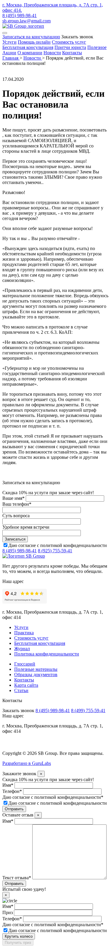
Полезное (97, 47)
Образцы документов (35, 674)
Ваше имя (13, 498)
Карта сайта (26, 685)
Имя (7, 785)
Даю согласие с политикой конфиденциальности (57, 545)
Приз (7, 912)
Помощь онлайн (34, 42)
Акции (9, 52)
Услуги (9, 42)
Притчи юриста (70, 47)
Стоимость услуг (69, 42)
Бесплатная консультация (27, 47)
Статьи (21, 690)
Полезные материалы (35, 669)
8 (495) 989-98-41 (19, 15)
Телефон (12, 791)
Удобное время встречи (25, 527)
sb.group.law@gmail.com (26, 20)
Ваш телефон (16, 504)
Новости (52, 52)
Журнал (22, 648)
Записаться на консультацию (31, 36)
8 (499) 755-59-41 (88, 710)
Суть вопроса (16, 515)
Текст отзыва (16, 877)
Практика (24, 632)
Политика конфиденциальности (46, 653)
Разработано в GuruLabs (26, 763)
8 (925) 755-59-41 (55, 550)
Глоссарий (24, 663)
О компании (29, 52)
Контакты (72, 52)
